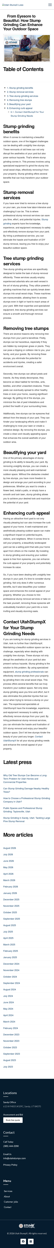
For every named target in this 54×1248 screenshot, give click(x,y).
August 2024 (9, 989)
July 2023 (8, 1066)
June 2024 (8, 1002)
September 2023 (11, 1053)
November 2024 (11, 970)
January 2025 (10, 957)
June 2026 (8, 860)
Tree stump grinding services (23, 95)
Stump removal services (21, 91)
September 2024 (11, 983)
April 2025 (8, 938)
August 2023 (9, 1060)
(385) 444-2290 (11, 1146)
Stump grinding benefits (21, 87)
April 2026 (8, 873)
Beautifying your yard (20, 104)
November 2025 (11, 905)
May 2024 (8, 1008)
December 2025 (11, 899)
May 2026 (8, 867)
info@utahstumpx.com (14, 1158)
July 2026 (8, 854)
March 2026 (9, 880)
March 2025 (9, 944)
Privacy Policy (10, 1164)
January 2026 (10, 893)
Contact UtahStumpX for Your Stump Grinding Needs (27, 113)
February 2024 (10, 1028)
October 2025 (10, 912)
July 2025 (8, 931)
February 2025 (10, 950)
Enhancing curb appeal (20, 108)
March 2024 (9, 1021)
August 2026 (9, 848)
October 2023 (10, 1047)
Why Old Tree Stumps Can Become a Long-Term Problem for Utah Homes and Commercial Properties (25, 779)
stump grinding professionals (29, 671)
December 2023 (11, 1034)
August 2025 (9, 925)
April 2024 (8, 1015)
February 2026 (10, 886)
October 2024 (10, 976)
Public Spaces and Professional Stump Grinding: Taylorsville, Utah (22, 809)
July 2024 (8, 995)
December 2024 (11, 963)
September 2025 (11, 918)
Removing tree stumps (20, 99)
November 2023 (11, 1040)
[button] (50, 4)
